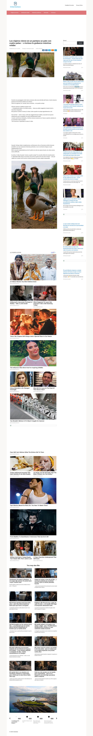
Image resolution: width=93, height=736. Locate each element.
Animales (46, 12)
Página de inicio (14, 12)
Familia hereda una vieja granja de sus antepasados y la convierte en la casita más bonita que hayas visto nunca (72, 153)
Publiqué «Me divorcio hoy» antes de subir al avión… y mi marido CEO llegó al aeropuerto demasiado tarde (46, 604)
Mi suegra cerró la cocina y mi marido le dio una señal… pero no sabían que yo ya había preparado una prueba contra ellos (46, 650)
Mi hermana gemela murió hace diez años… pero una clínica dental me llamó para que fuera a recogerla (20, 604)
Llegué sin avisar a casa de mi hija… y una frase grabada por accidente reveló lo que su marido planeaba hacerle (46, 582)
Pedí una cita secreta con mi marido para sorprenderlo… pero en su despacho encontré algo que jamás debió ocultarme (45, 674)
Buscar (65, 40)
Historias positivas (36, 12)
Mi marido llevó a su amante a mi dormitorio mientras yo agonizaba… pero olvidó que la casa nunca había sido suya (19, 674)
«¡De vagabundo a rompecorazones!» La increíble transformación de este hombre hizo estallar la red (73, 129)
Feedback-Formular (69, 5)
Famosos (53, 12)
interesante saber (25, 12)
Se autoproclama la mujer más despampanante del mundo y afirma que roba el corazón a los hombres (73, 248)
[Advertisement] (46, 26)
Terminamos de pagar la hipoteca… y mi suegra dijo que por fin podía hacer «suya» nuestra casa (20, 581)
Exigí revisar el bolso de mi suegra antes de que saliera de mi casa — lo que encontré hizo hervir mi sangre (73, 177)
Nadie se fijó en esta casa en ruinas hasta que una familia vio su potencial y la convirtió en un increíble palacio (73, 83)
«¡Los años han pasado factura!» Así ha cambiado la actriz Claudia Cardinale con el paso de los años (73, 106)
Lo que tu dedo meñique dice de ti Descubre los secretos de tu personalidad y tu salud (73, 225)
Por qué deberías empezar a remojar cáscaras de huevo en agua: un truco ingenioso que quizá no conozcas (72, 272)
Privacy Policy (79, 5)
